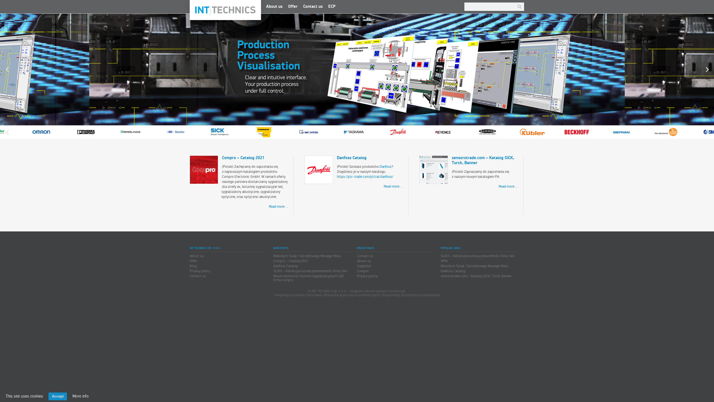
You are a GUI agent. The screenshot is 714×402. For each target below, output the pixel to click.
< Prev (7, 69)
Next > (707, 69)
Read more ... (278, 206)
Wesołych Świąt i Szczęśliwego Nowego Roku (307, 256)
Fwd (707, 132)
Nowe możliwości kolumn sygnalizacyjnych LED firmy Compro (308, 278)
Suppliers (364, 266)
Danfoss (386, 166)
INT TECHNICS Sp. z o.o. (225, 10)
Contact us (313, 6)
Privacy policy (200, 271)
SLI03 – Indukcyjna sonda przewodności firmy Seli (310, 271)
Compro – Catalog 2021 (243, 158)
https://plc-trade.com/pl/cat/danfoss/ (365, 176)
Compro (363, 271)
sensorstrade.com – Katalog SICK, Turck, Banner (483, 160)
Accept (58, 396)
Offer (293, 6)
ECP (332, 6)
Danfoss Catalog (351, 158)
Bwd (7, 132)
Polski (698, 31)
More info (81, 396)
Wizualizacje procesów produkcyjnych (297, 69)
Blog (193, 266)
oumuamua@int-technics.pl (357, 303)
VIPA (444, 261)
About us (274, 6)
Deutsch (698, 23)
